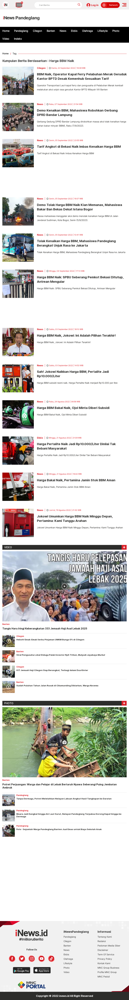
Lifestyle (103, 30)
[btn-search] (79, 4)
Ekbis (74, 30)
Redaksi (102, 941)
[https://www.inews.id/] (21, 18)
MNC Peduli (104, 976)
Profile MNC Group (107, 972)
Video (5, 38)
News (63, 30)
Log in (94, 5)
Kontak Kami (104, 963)
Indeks (18, 38)
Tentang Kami (105, 936)
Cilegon (37, 30)
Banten (51, 30)
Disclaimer (103, 950)
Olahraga (87, 30)
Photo (115, 30)
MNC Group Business (108, 967)
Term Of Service (106, 954)
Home (5, 30)
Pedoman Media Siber (109, 945)
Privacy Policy (105, 959)
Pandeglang (21, 30)
